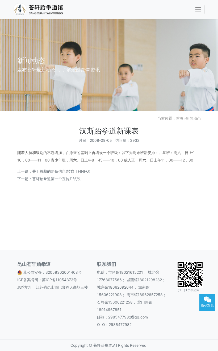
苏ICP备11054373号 (59, 279)
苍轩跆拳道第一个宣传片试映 (56, 178)
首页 (179, 118)
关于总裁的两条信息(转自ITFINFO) (61, 171)
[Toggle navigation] (198, 9)
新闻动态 (193, 118)
